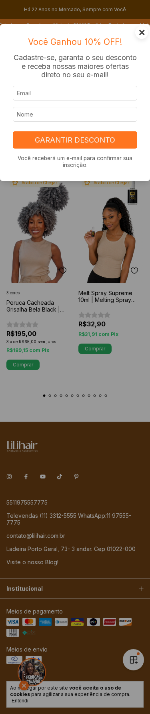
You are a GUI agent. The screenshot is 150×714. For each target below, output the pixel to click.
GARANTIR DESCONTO (75, 140)
